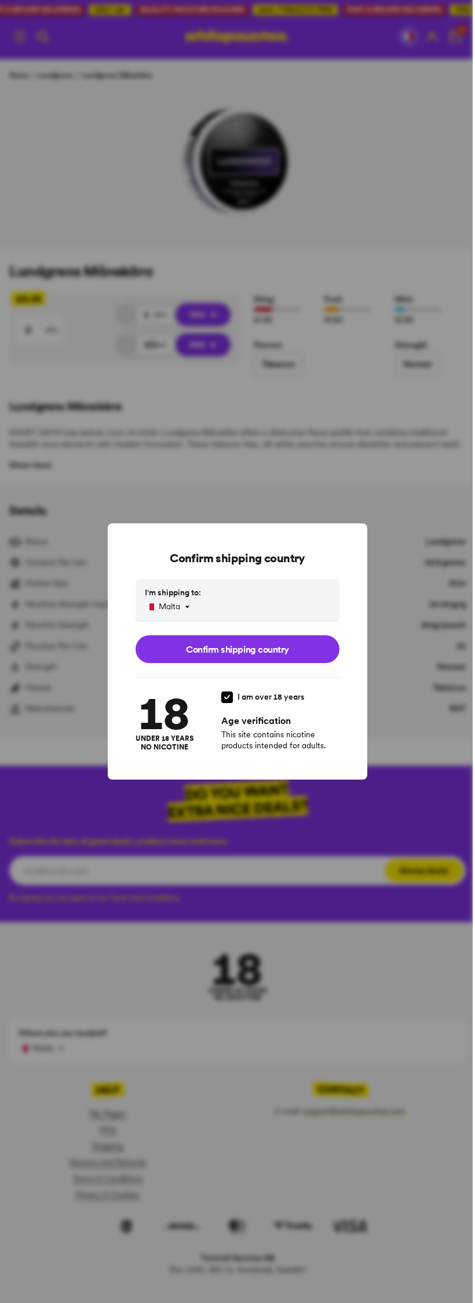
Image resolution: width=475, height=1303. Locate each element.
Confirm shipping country (237, 649)
